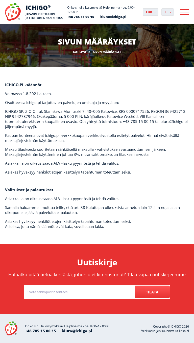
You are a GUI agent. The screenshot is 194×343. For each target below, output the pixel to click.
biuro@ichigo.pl (113, 16)
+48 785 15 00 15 (80, 16)
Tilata (152, 292)
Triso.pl (184, 331)
